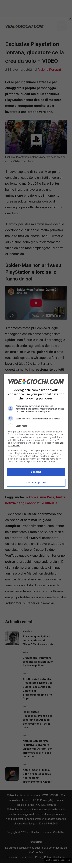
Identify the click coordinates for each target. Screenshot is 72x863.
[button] (36, 425)
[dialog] (36, 431)
